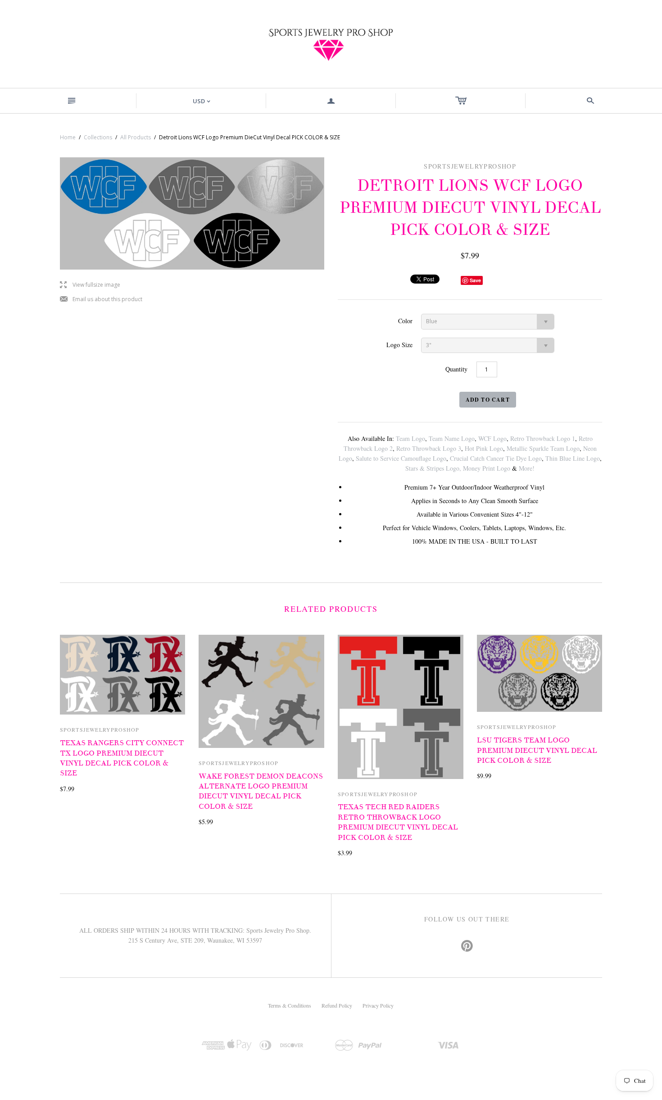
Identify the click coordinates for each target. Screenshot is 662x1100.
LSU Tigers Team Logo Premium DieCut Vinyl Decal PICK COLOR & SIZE (537, 750)
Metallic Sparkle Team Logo (543, 448)
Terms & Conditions (289, 1005)
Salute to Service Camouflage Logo (401, 458)
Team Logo (410, 438)
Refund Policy (337, 1005)
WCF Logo (492, 438)
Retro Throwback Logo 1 (542, 438)
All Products (135, 137)
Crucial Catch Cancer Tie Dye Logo (496, 458)
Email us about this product (101, 299)
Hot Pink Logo (484, 448)
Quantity (456, 369)
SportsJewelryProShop (100, 729)
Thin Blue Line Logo (572, 458)
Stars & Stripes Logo (432, 468)
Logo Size (399, 344)
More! (527, 468)
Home (68, 137)
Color (405, 320)
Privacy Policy (378, 1005)
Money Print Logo (486, 468)
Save (475, 280)
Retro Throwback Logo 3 (428, 448)
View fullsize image (90, 285)
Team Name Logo (452, 438)
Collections (98, 137)
